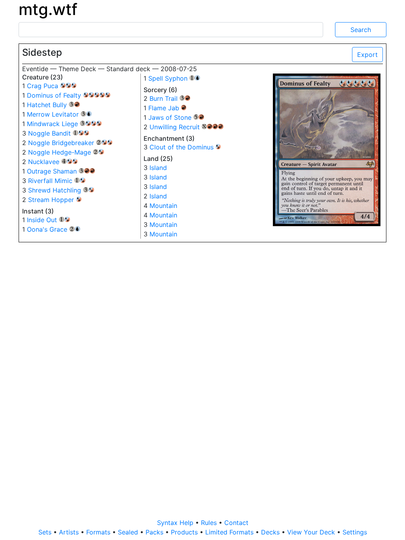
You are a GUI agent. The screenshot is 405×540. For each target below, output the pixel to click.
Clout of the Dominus (183, 147)
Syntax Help (176, 523)
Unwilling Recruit (186, 127)
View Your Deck (312, 532)
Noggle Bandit (55, 133)
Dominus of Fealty (55, 95)
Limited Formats (230, 532)
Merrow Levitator (59, 114)
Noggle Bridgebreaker (66, 143)
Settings (355, 532)
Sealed (129, 532)
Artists (70, 532)
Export (367, 55)
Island (158, 168)
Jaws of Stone (176, 117)
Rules (210, 523)
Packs (155, 532)
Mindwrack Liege (58, 124)
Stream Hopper (52, 200)
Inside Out (47, 220)
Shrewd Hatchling (60, 190)
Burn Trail (170, 98)
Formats (99, 532)
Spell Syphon (174, 78)
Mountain (163, 206)
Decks (271, 532)
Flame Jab (167, 108)
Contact (236, 523)
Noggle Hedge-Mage (65, 152)
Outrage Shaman (61, 171)
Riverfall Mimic (55, 181)
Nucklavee (49, 162)
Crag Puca (43, 86)
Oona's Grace (53, 229)
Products (185, 532)
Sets (45, 532)
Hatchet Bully (53, 105)
